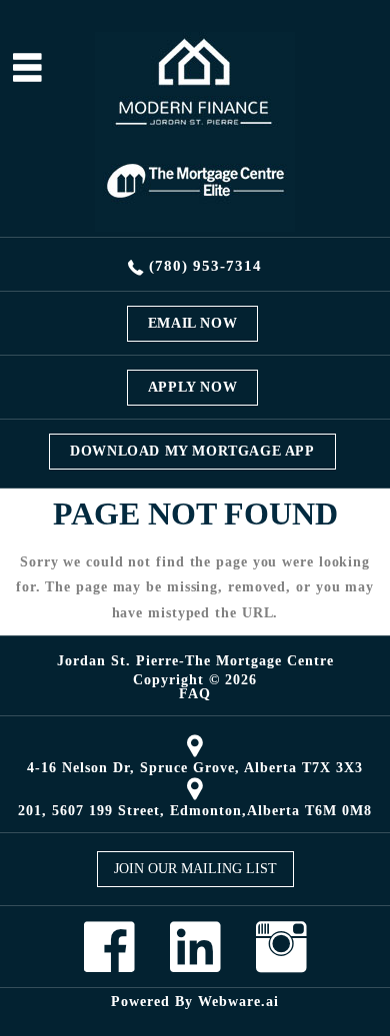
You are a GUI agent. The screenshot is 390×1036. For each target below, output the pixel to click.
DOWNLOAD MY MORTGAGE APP (192, 451)
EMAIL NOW (192, 323)
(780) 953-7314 (205, 266)
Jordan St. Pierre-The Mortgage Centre (195, 660)
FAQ (195, 694)
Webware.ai (238, 1001)
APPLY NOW (192, 387)
